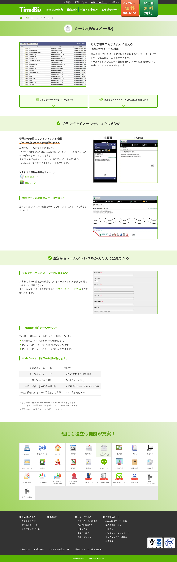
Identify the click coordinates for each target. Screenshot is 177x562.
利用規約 (26, 549)
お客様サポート (110, 9)
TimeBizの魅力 (54, 9)
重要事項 (40, 549)
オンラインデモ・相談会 (116, 537)
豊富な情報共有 (29, 521)
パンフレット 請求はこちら (130, 8)
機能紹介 (72, 9)
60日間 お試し (149, 8)
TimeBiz (30, 9)
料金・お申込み (89, 9)
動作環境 (109, 541)
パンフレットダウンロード (117, 533)
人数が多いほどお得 (31, 529)
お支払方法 (83, 529)
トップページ (20, 18)
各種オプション (84, 537)
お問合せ (115, 2)
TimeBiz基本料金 (85, 525)
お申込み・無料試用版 (87, 521)
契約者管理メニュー (114, 525)
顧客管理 (29, 177)
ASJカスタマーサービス (116, 521)
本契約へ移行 (83, 533)
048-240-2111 (99, 2)
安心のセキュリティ (31, 525)
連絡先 (28, 183)
